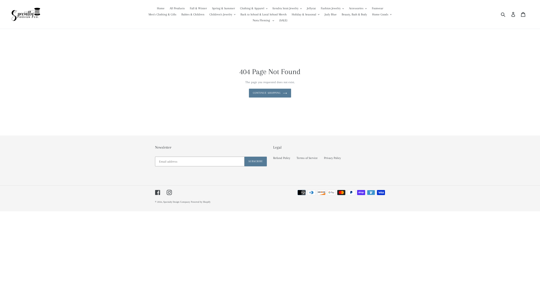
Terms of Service (307, 158)
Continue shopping (267, 92)
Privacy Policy (332, 158)
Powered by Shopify (201, 202)
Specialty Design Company (176, 202)
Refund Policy (281, 158)
